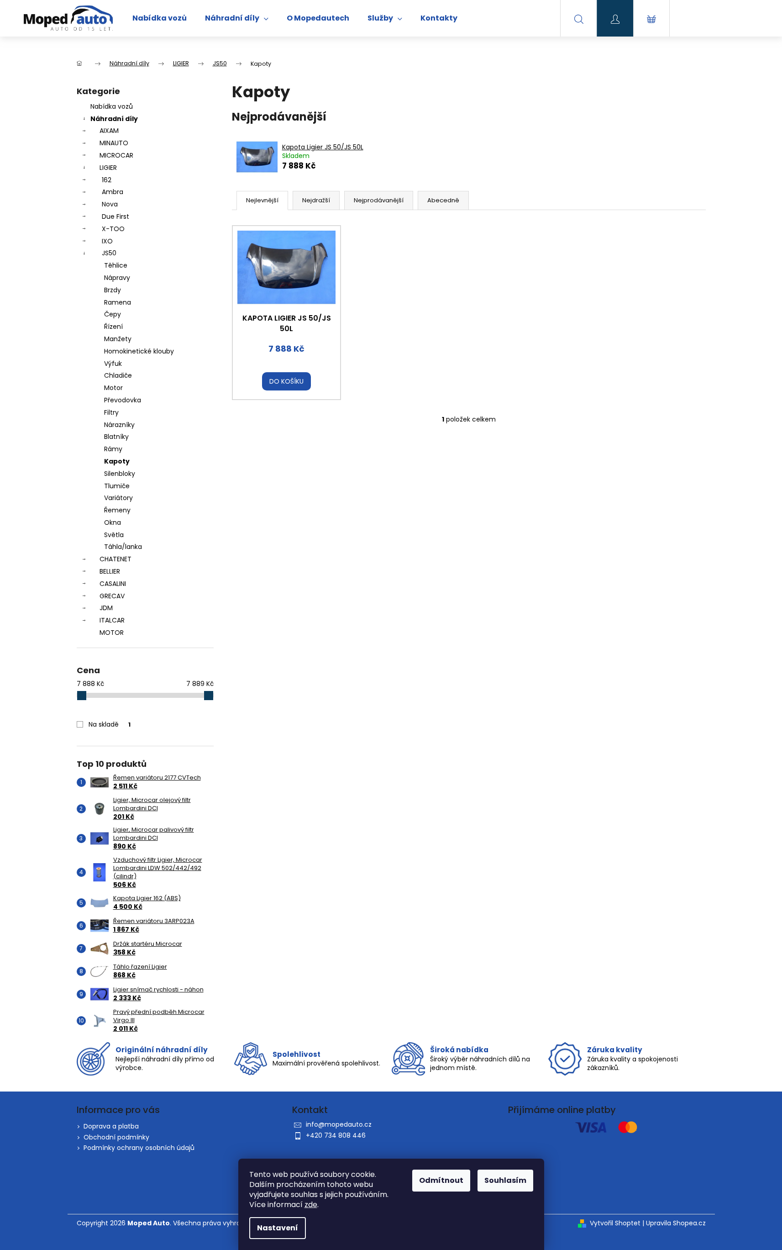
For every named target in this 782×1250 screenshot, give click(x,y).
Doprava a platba (111, 1126)
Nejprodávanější (379, 200)
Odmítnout (441, 1180)
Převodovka (122, 400)
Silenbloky (119, 473)
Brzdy (112, 290)
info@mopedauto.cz (339, 1124)
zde (310, 1204)
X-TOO (113, 228)
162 (106, 180)
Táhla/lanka (123, 546)
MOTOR (112, 632)
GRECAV (112, 596)
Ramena (117, 302)
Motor (113, 387)
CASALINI (113, 583)
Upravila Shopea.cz (676, 1223)
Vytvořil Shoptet (615, 1223)
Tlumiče (117, 486)
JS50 (109, 253)
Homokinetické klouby (139, 351)
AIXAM (109, 130)
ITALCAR (112, 620)
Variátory (118, 497)
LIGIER (108, 167)
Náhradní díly (114, 118)
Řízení (113, 326)
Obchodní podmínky (116, 1137)
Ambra (112, 191)
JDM (106, 607)
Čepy (112, 314)
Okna (112, 522)
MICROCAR (116, 155)
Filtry (111, 412)
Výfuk (113, 363)
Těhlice (115, 265)
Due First (115, 216)
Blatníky (116, 436)
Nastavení (277, 1228)
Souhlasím (505, 1180)
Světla (114, 534)
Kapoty (117, 461)
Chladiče (118, 375)
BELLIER (110, 571)
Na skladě (110, 724)
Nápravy (117, 277)
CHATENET (115, 559)
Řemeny (117, 510)
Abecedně (443, 200)
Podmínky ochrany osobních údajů (139, 1147)
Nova (110, 204)
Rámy (113, 449)
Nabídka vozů (111, 106)
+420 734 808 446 (336, 1135)
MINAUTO (114, 143)
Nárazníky (119, 424)
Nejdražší (316, 200)
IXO (107, 241)
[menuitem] (159, 18)
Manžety (117, 338)
